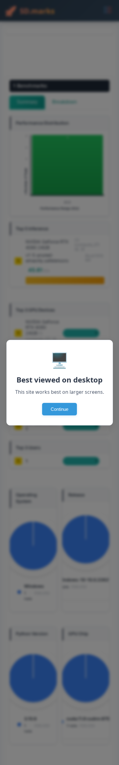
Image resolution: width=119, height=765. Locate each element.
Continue (59, 409)
